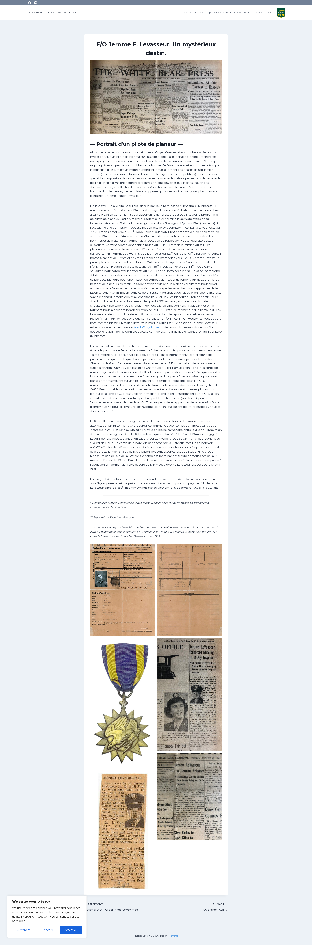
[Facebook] (29, 2)
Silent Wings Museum (148, 327)
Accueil (188, 12)
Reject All (47, 930)
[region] (47, 917)
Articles (199, 12)
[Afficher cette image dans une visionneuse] (122, 590)
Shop (271, 12)
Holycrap (173, 935)
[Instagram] (35, 2)
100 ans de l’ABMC (215, 907)
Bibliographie (242, 12)
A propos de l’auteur (219, 12)
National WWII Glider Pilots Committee (111, 907)
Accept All (70, 930)
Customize (24, 930)
